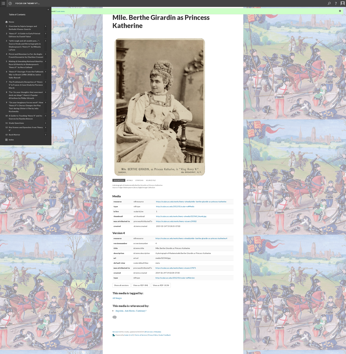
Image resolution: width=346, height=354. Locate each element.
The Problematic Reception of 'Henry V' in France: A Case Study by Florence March (26, 85)
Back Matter (14, 135)
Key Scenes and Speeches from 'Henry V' (26, 128)
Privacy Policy (153, 335)
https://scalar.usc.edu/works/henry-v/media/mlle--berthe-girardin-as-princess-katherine (191, 202)
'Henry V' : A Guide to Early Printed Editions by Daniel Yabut (24, 35)
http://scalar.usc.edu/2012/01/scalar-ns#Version (175, 278)
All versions (149, 332)
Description (119, 180)
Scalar (126, 335)
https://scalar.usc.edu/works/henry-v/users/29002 (176, 221)
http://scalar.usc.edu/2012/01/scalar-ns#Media (175, 206)
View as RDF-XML (140, 285)
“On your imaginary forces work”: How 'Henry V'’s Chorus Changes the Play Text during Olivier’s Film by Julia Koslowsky (26, 107)
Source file (151, 180)
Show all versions (121, 285)
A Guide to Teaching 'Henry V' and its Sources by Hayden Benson (25, 117)
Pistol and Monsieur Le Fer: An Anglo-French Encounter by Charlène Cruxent (26, 55)
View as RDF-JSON (161, 285)
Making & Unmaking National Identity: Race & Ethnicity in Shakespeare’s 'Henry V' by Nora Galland (26, 64)
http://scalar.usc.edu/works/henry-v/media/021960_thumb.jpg (181, 216)
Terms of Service (141, 335)
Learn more (60, 11)
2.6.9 (131, 335)
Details (130, 180)
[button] (335, 3)
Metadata (157, 332)
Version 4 (115, 332)
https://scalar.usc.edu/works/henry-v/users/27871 (176, 268)
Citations (139, 180)
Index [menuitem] (11, 140)
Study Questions (16, 123)
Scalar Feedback (165, 335)
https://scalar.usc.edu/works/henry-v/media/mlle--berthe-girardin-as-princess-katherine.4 (191, 238)
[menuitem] (3, 3)
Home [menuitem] (11, 22)
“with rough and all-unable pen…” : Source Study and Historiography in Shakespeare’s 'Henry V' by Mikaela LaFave (25, 45)
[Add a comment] (115, 317)
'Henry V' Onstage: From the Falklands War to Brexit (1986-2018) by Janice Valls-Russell (26, 75)
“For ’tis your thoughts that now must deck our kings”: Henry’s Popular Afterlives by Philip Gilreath (26, 95)
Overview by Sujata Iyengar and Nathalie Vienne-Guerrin (23, 27)
